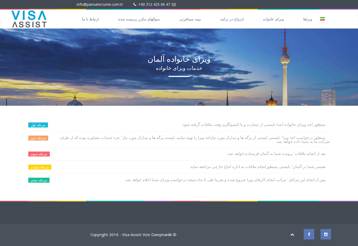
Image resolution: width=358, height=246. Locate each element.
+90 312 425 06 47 (154, 4)
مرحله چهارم (40, 167)
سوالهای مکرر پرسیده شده (139, 18)
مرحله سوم (39, 154)
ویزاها (307, 18)
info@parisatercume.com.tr (100, 4)
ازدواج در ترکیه (232, 18)
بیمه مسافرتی (190, 18)
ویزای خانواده (273, 18)
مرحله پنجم (39, 180)
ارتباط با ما (90, 18)
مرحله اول (38, 124)
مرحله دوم (38, 138)
